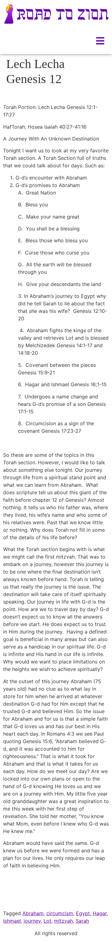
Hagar (100, 913)
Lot (47, 921)
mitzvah (63, 921)
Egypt (83, 913)
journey (32, 921)
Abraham (33, 913)
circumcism (59, 913)
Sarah (82, 921)
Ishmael (12, 921)
